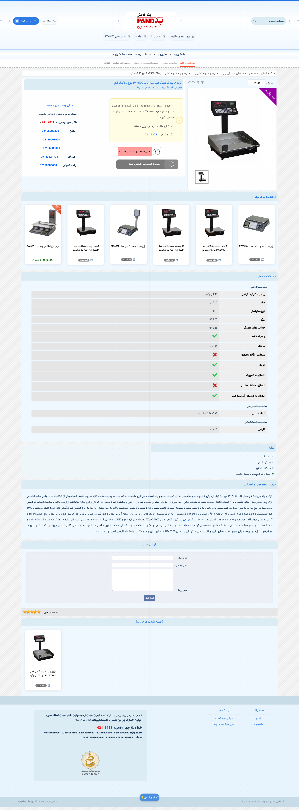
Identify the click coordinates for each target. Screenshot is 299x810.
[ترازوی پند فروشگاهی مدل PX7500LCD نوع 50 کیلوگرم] (232, 130)
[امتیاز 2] (26, 612)
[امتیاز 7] (34, 612)
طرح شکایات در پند (224, 724)
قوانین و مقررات (224, 718)
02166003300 (50, 131)
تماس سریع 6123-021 (115, 36)
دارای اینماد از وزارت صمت (58, 105)
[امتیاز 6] (33, 612)
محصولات (250, 73)
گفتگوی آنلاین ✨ (149, 797)
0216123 (49, 21)
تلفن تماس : (181, 565)
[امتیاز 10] (39, 612)
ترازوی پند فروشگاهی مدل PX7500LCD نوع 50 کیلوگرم (159, 73)
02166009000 (51, 140)
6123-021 (151, 135)
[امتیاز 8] (36, 612)
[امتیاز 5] (31, 612)
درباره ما (138, 36)
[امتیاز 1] (24, 612)
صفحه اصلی (268, 73)
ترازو (238, 73)
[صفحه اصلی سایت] (149, 21)
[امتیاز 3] (27, 612)
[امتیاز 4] (29, 612)
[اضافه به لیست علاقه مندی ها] (193, 82)
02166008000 (51, 148)
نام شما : (183, 558)
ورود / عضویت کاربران (180, 36)
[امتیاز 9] (38, 612)
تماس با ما (156, 36)
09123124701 (49, 157)
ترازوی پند (226, 73)
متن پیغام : (181, 590)
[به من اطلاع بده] (202, 82)
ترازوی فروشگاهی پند (204, 73)
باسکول (258, 724)
